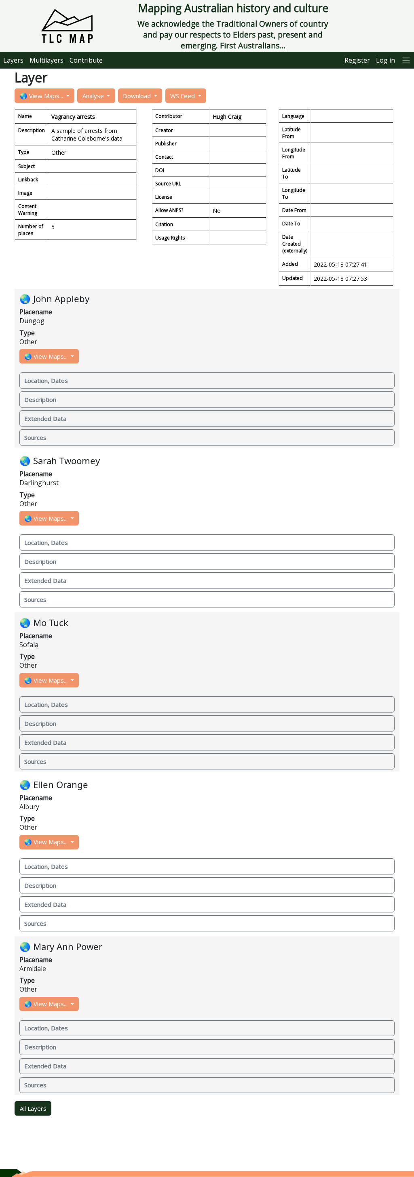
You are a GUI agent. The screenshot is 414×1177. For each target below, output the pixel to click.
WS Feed (183, 96)
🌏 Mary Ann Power (60, 946)
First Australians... (252, 45)
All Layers (33, 1108)
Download (137, 96)
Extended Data (45, 418)
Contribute (86, 60)
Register (357, 60)
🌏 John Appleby (54, 298)
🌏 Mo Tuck (43, 622)
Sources (35, 437)
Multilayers (46, 60)
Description (40, 399)
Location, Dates (46, 380)
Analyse (94, 96)
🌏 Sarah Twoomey (59, 460)
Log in (385, 60)
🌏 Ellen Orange (53, 784)
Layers (13, 60)
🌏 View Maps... (42, 96)
